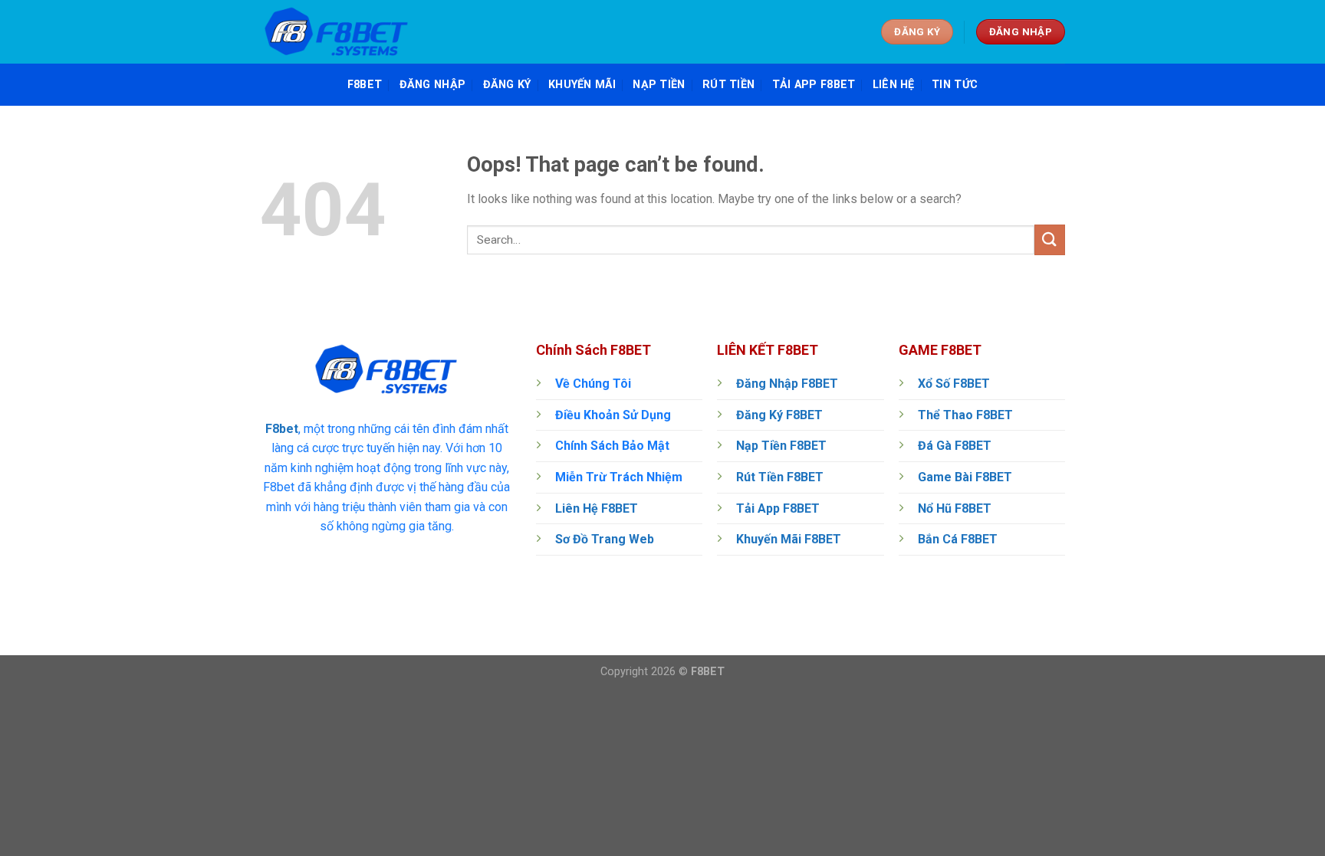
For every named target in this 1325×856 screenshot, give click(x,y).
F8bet (281, 428)
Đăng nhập (432, 84)
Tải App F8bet (814, 84)
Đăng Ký (507, 84)
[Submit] (1049, 239)
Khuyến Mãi (582, 84)
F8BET (364, 84)
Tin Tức (955, 84)
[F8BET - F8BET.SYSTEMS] (336, 32)
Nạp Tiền (659, 84)
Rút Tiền (728, 84)
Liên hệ (894, 84)
